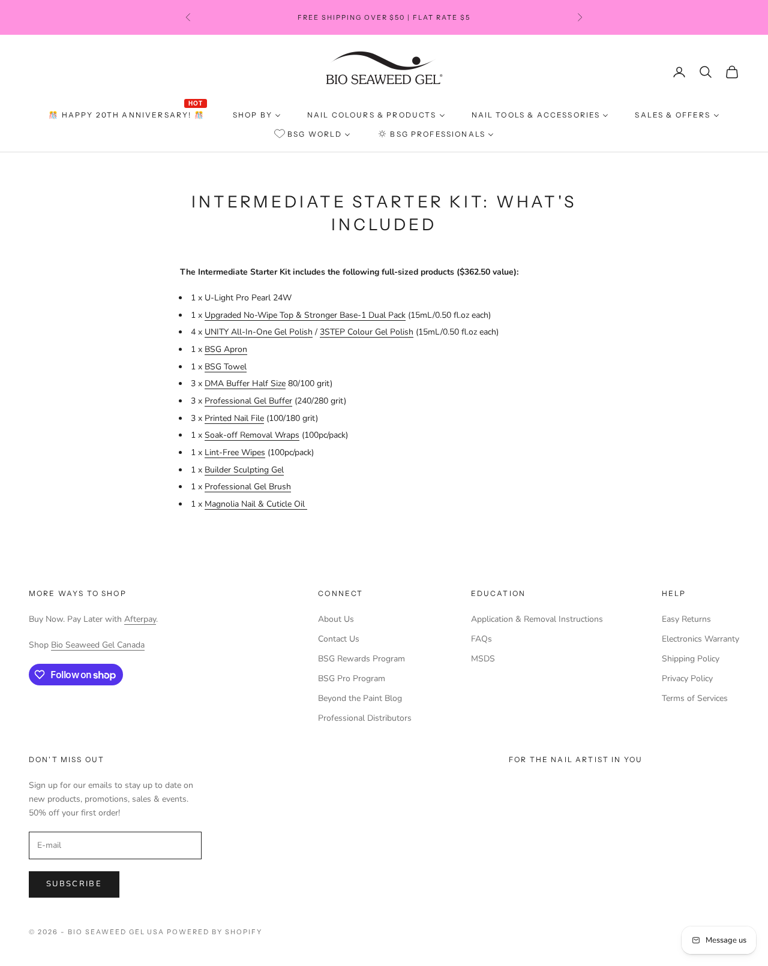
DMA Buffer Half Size (245, 383)
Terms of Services (695, 698)
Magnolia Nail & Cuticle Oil (256, 504)
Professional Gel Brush (248, 486)
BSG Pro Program (351, 678)
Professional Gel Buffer (248, 401)
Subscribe (74, 883)
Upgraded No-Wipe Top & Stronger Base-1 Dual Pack (305, 315)
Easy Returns (686, 619)
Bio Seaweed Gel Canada (98, 645)
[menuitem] (127, 115)
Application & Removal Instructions (537, 619)
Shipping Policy (690, 658)
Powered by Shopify (214, 932)
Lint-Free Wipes (235, 452)
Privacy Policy (687, 678)
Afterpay (140, 619)
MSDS (483, 658)
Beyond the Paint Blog (360, 698)
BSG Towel (226, 366)
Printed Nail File (234, 418)
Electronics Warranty (700, 639)
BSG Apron (226, 349)
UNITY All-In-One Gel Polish (259, 332)
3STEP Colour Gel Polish (366, 332)
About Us (336, 619)
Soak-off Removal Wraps (252, 435)
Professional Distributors (365, 718)
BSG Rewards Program (361, 658)
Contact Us (338, 639)
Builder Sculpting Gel (244, 470)
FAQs (481, 639)
